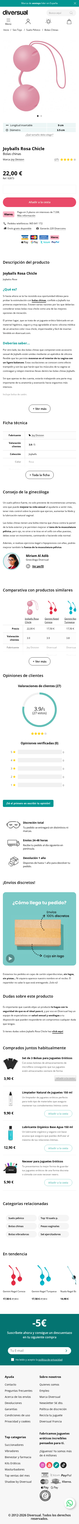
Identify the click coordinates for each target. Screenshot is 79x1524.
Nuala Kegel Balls (69, 1291)
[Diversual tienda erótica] (28, 11)
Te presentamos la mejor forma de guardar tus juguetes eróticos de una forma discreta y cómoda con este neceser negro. (45, 1170)
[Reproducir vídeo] (10, 958)
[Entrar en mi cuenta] (28, 21)
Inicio (6, 29)
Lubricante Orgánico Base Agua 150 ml (47, 1127)
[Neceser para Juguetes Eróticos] (10, 1167)
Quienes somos (49, 1384)
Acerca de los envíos (18, 1397)
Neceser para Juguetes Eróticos (42, 1161)
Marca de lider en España (39, 3)
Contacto (10, 1384)
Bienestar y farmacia (18, 1457)
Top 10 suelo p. (49, 1218)
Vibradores (12, 1451)
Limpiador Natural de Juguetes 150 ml (47, 1092)
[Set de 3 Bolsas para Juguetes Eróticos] (10, 1064)
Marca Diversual (50, 1397)
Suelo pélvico (16, 1218)
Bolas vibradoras (18, 1234)
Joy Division (38, 435)
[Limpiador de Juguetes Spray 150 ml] (10, 1098)
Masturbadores (15, 1469)
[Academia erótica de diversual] (56, 1465)
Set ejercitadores (51, 1234)
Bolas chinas (15, 1226)
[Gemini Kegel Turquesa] (44, 1275)
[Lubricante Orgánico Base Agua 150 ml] (10, 1133)
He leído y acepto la (39, 1359)
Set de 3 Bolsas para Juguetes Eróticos (47, 1058)
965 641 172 (36, 223)
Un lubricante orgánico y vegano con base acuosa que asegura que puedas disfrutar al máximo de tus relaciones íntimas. (45, 1135)
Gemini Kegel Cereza (14, 1291)
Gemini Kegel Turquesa (44, 1291)
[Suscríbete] (66, 1352)
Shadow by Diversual (18, 1481)
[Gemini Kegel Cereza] (15, 1275)
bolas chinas (39, 300)
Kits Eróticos (13, 1463)
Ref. (5, 178)
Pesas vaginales (50, 1226)
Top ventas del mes (17, 1475)
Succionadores (14, 1445)
